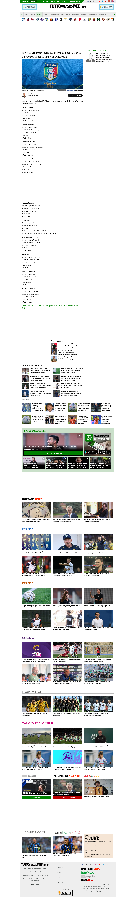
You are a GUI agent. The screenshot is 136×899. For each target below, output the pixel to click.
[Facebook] (88, 1)
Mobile (59, 872)
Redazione (60, 867)
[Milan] (75, 19)
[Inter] (56, 19)
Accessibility (61, 880)
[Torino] (103, 19)
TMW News (64, 1)
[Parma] (89, 19)
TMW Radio (46, 1)
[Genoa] (51, 19)
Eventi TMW (60, 870)
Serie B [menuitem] (39, 14)
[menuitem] (21, 14)
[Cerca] (114, 14)
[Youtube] (99, 1)
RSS (58, 875)
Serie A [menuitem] (32, 14)
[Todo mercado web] (108, 1)
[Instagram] (97, 1)
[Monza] (80, 19)
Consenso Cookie (62, 885)
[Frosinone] (47, 19)
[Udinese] (108, 19)
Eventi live (33, 1)
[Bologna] (28, 19)
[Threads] (94, 1)
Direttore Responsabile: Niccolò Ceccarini (35, 871)
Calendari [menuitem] (84, 14)
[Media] (105, 1)
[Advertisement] (100, 123)
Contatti (59, 877)
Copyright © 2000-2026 (28, 878)
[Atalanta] (23, 19)
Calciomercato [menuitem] (54, 14)
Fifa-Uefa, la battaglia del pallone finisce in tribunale (99, 845)
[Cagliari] (33, 19)
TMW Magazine (55, 1)
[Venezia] (113, 19)
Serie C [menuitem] (46, 14)
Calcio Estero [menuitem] (65, 14)
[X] (91, 1)
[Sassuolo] (99, 19)
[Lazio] (66, 19)
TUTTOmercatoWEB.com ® (41, 878)
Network (25, 1)
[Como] (37, 19)
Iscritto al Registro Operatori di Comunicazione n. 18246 (35, 875)
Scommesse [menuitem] (93, 14)
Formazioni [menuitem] (75, 14)
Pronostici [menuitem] (102, 14)
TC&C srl (29, 868)
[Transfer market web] (112, 1)
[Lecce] (70, 19)
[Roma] (94, 19)
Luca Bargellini (33, 95)
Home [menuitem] (26, 14)
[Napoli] (84, 19)
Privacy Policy (61, 882)
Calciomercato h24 (75, 1)
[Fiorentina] (42, 19)
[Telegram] (102, 1)
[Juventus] (61, 19)
